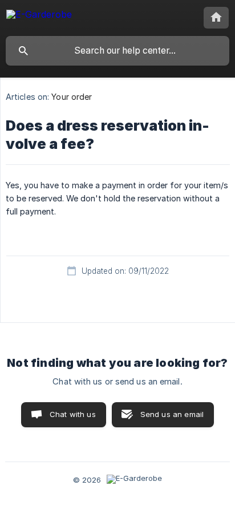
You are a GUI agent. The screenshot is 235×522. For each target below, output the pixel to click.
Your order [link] (71, 97)
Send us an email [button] (172, 414)
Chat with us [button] (73, 414)
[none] (39, 16)
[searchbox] (117, 51)
